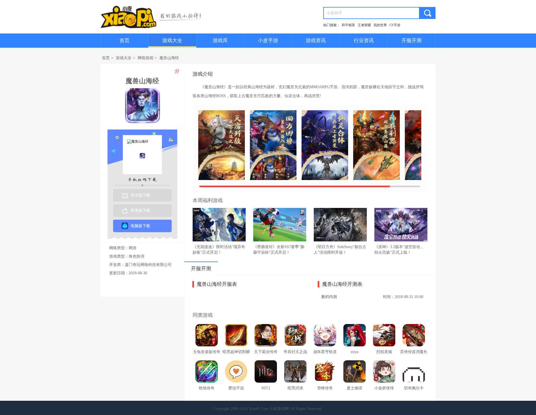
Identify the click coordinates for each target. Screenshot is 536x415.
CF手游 (394, 25)
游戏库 (220, 40)
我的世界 (380, 25)
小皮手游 (268, 40)
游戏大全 (172, 40)
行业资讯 (364, 40)
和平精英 (348, 25)
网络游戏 (145, 58)
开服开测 (411, 40)
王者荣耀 (364, 25)
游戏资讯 (316, 40)
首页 (124, 40)
